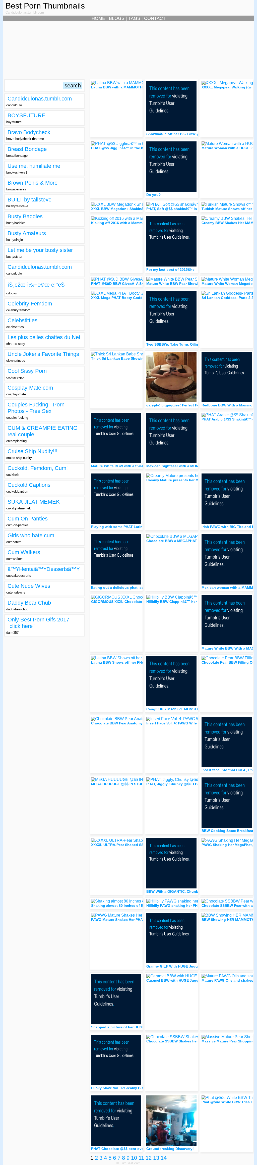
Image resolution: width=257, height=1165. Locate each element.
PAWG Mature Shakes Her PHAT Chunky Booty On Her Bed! (141, 920)
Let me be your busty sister (40, 250)
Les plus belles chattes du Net (44, 337)
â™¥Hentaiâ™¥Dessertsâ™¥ (44, 569)
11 (141, 1158)
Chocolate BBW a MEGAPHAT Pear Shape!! (183, 541)
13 (156, 1158)
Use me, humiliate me (34, 166)
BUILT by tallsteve (29, 199)
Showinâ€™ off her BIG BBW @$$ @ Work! (183, 134)
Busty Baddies (25, 216)
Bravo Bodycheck (29, 132)
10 (134, 1158)
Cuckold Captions (29, 485)
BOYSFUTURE (26, 115)
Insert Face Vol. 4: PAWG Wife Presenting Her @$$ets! (192, 723)
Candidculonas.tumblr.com (40, 98)
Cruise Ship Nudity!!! (32, 451)
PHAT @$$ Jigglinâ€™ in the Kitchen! (123, 148)
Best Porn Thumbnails (45, 5)
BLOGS (116, 18)
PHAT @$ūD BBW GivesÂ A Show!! (121, 284)
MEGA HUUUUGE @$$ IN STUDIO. (119, 784)
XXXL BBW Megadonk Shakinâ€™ (120, 209)
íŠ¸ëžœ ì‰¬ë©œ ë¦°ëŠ (36, 285)
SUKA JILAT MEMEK (34, 502)
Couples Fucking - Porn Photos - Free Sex (36, 407)
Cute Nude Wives (29, 586)
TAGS (134, 18)
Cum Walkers (24, 552)
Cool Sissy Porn (27, 371)
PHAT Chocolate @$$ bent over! (118, 1149)
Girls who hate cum (31, 535)
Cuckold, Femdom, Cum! (38, 468)
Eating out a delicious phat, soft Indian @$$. (129, 588)
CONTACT (155, 18)
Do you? (153, 195)
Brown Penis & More (32, 183)
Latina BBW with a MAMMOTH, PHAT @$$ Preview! (134, 87)
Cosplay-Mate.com (30, 388)
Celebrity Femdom (30, 303)
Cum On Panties (28, 518)
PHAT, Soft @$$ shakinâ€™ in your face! (180, 209)
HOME (98, 18)
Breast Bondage (27, 149)
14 (164, 1158)
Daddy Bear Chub (29, 603)
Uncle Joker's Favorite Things (43, 354)
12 (149, 1158)
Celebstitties (22, 320)
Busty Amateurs (27, 233)
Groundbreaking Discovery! (170, 1149)
